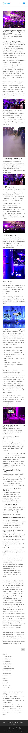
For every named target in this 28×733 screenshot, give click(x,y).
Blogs (21, 722)
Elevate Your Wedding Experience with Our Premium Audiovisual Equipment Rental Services (14, 32)
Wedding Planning (7, 688)
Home (4, 722)
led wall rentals (7, 671)
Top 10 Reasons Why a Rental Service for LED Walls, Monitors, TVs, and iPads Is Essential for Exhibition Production (13, 706)
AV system (10, 36)
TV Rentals (5, 683)
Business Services (7, 656)
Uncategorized (6, 685)
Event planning (7, 661)
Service (17, 722)
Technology (6, 680)
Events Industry (7, 666)
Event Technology (7, 663)
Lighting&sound (18, 36)
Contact (13, 724)
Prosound (6, 34)
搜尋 (23, 649)
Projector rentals (7, 676)
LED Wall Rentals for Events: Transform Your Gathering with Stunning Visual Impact (13, 712)
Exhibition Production (8, 668)
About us (10, 722)
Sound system (6, 38)
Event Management (8, 659)
